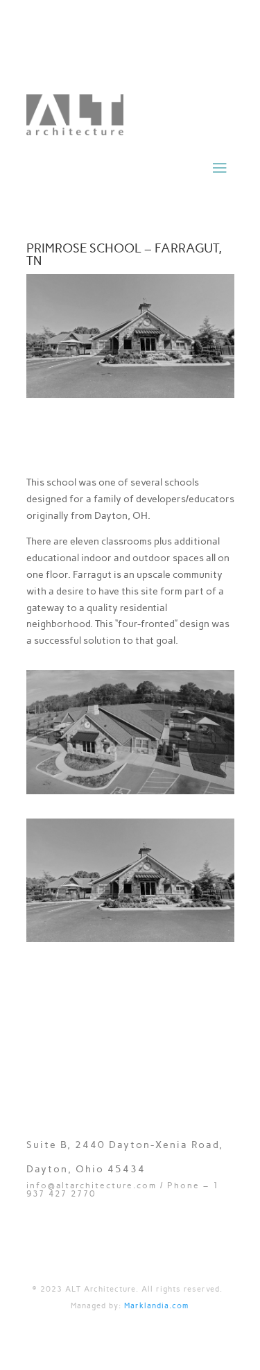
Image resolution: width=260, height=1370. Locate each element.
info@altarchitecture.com (91, 1185)
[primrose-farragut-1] (130, 939)
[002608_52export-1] (130, 791)
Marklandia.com (156, 1305)
